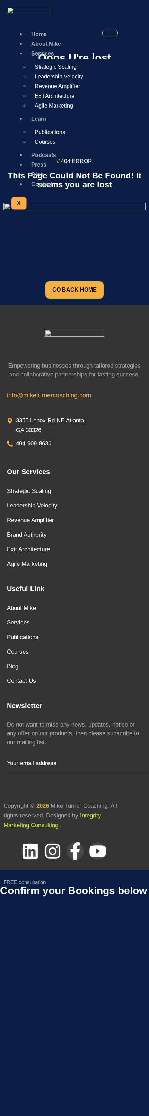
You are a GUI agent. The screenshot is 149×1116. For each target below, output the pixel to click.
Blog (37, 174)
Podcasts (43, 155)
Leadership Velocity (59, 76)
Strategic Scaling (56, 67)
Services (42, 54)
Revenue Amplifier (57, 86)
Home (39, 34)
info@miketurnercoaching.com (49, 395)
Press (38, 165)
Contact (41, 184)
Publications (50, 132)
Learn (38, 119)
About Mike (46, 44)
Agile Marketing (54, 106)
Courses (45, 142)
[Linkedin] (30, 851)
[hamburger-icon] (110, 33)
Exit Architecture (54, 96)
